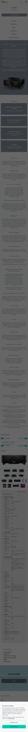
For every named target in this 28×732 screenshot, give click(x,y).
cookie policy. (11, 718)
